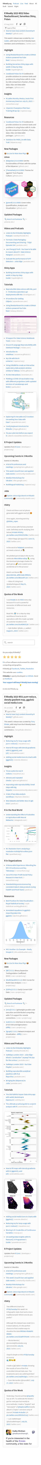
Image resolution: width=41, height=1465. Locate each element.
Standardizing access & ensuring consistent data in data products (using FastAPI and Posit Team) (21, 887)
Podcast (16, 3)
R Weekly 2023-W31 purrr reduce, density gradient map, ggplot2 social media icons (20, 699)
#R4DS (9, 1334)
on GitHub (29, 676)
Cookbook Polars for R (14, 73)
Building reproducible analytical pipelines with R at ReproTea (18, 1074)
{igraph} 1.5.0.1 (11, 1031)
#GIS (22, 600)
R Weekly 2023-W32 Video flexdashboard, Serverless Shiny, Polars (20, 16)
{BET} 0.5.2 (10, 970)
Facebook (15, 668)
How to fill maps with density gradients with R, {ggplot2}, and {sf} (20, 750)
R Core (17, 447)
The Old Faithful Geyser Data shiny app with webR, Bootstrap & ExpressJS (20, 1097)
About (31, 3)
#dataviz (21, 547)
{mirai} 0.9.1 (10, 1010)
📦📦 (16, 153)
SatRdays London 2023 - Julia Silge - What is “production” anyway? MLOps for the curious (20, 1057)
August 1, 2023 (12, 631)
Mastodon (30, 668)
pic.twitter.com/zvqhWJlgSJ (17, 1376)
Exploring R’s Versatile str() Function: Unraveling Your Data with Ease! (20, 419)
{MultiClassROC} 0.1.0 (14, 980)
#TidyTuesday (11, 1309)
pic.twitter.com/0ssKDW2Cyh (17, 624)
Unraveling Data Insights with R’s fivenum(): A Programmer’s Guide (18, 1239)
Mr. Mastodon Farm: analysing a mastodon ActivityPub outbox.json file (19, 851)
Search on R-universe (14, 219)
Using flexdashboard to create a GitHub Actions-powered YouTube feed (21, 57)
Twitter (22, 668)
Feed (26, 3)
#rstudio (22, 1412)
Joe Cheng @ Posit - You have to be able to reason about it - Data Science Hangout (21, 252)
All (36, 3)
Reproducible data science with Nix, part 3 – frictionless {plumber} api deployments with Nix (21, 292)
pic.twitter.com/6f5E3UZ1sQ (17, 1415)
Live (21, 3)
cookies (19, 672)
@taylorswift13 (24, 1407)
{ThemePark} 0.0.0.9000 (15, 170)
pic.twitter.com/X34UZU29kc (17, 535)
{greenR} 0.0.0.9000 (13, 202)
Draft (4, 6)
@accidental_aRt (12, 575)
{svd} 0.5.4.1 (10, 1022)
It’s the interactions (13, 375)
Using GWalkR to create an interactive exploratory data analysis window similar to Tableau (20, 368)
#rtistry (20, 532)
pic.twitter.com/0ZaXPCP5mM (17, 1337)
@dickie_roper (12, 521)
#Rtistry (28, 575)
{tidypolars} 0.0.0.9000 (14, 161)
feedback (8, 679)
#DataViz (29, 1331)
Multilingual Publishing (15, 484)
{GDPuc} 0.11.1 (11, 989)
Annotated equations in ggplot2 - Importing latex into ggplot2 (18, 913)
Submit (10, 6)
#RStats (23, 1331)
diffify (8, 1027)
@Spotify (30, 1396)
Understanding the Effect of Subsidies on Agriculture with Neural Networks (20, 817)
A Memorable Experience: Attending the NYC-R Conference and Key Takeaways (21, 868)
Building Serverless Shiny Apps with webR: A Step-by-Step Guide (19, 67)
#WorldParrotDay (20, 558)
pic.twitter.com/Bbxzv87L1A (17, 577)
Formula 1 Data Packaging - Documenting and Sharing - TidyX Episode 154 (18, 242)
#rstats (14, 532)
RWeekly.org (7, 3)
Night (16, 6)
